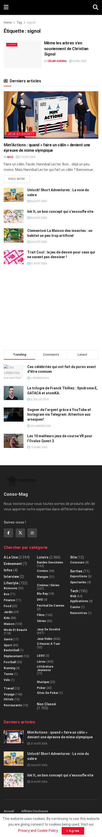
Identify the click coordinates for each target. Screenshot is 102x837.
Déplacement (13, 656)
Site (73, 557)
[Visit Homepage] (51, 7)
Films (41, 615)
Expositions (78, 576)
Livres (12, 44)
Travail (9, 688)
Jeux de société (21, 134)
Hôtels (9, 699)
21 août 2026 (38, 263)
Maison (9, 624)
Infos (8, 570)
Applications (79, 601)
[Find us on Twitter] (20, 532)
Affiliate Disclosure (34, 811)
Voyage (9, 694)
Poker (41, 688)
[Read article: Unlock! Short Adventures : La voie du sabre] (14, 195)
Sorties (76, 571)
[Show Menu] (6, 7)
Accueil (9, 811)
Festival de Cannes (50, 605)
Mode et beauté (15, 630)
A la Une (11, 557)
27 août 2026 (26, 157)
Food (7, 606)
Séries (41, 621)
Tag (19, 22)
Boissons (10, 588)
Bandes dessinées (50, 562)
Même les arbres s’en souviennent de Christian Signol (66, 49)
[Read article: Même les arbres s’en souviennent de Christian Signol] (23, 53)
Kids (7, 618)
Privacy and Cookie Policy (38, 831)
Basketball (11, 650)
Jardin (8, 612)
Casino (75, 607)
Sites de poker (47, 693)
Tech (74, 591)
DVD (40, 599)
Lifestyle (11, 583)
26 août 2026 (38, 201)
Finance (9, 600)
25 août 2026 (38, 218)
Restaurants (13, 705)
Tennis (8, 674)
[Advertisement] (51, 310)
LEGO (41, 655)
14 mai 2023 (79, 61)
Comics (42, 571)
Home (8, 22)
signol (31, 22)
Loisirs (43, 557)
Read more (19, 178)
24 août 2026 (38, 242)
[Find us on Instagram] (32, 532)
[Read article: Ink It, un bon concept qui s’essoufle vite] (14, 216)
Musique (43, 682)
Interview (11, 577)
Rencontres (78, 613)
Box (6, 594)
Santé (8, 639)
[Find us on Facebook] (8, 532)
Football (10, 662)
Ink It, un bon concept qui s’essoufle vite (60, 212)
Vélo (7, 680)
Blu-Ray (42, 593)
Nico (10, 157)
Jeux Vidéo (44, 639)
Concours (77, 562)
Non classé (46, 704)
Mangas (42, 577)
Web (73, 596)
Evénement (13, 564)
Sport (8, 645)
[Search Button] (95, 7)
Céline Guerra (57, 61)
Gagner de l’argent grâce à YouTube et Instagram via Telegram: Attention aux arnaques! (59, 414)
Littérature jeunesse (45, 668)
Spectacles (78, 582)
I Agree (73, 831)
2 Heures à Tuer (48, 644)
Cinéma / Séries (48, 585)
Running (9, 668)
